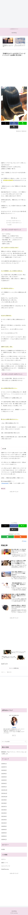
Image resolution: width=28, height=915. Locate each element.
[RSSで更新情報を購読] (20, 536)
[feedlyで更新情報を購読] (7, 536)
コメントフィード (5, 866)
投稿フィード (4, 862)
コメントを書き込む (14, 668)
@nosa (14, 727)
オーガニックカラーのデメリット (14, 222)
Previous (1, 42)
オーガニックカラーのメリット (14, 220)
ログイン (3, 859)
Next (27, 42)
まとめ (9, 224)
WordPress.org (5, 869)
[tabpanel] (7, 42)
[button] (14, 127)
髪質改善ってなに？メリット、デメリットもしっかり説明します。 (13, 752)
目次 (12, 218)
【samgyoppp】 (5, 483)
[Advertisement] (14, 14)
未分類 (4, 488)
